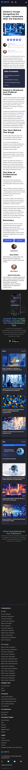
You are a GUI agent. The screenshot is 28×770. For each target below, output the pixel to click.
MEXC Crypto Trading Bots (7, 670)
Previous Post (8, 240)
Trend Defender (5, 706)
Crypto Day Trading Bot (7, 628)
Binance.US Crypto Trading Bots (9, 649)
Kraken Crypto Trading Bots (8, 656)
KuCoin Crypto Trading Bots (8, 654)
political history (20, 114)
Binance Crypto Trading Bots (8, 647)
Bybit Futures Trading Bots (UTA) (9, 661)
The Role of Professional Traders (12, 82)
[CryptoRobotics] (5, 752)
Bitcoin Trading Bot (5, 625)
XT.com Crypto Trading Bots (8, 675)
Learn (2, 688)
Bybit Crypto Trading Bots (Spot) (9, 658)
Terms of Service (5, 740)
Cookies (3, 745)
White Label (4, 714)
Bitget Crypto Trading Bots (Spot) (9, 663)
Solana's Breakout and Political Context (11, 76)
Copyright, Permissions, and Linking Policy (11, 747)
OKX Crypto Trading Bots (7, 651)
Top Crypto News (5, 685)
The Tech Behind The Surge (11, 79)
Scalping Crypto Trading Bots (8, 637)
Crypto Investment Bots (7, 635)
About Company (5, 720)
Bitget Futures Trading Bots (8, 666)
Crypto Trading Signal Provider (8, 701)
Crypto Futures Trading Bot (7, 621)
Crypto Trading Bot (6, 614)
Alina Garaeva (11, 43)
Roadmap (3, 727)
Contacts (3, 724)
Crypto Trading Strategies (7, 703)
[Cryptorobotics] (5, 2)
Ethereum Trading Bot (6, 623)
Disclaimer (3, 742)
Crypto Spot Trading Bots (7, 616)
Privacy (3, 738)
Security (3, 731)
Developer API (4, 712)
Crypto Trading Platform (7, 696)
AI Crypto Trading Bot (6, 618)
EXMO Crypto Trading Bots (7, 677)
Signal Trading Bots (6, 639)
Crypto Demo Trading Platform (8, 699)
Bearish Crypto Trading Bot (7, 632)
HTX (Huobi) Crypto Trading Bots (9, 668)
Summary (6, 85)
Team (2, 722)
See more (23, 351)
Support (3, 690)
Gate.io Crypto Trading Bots (8, 680)
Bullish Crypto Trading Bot (7, 630)
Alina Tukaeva (11, 50)
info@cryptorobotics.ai (6, 765)
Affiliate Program (5, 729)
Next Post (19, 240)
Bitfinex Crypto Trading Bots (8, 673)
